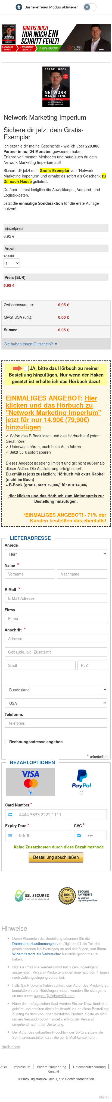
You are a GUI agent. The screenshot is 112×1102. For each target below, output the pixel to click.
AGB (3, 1066)
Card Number (17, 805)
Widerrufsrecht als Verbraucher (36, 953)
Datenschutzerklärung (89, 1066)
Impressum (22, 1066)
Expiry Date (15, 825)
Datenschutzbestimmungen (33, 943)
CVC (78, 825)
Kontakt (53, 1071)
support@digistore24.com (54, 995)
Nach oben (10, 1046)
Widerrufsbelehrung (51, 1066)
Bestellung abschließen (56, 857)
